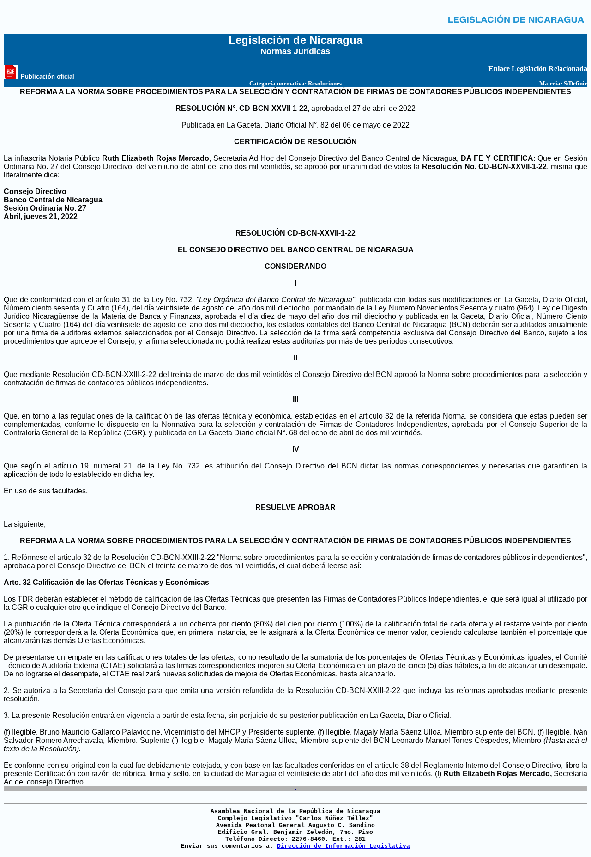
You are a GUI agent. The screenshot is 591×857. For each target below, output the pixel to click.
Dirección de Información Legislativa (343, 846)
